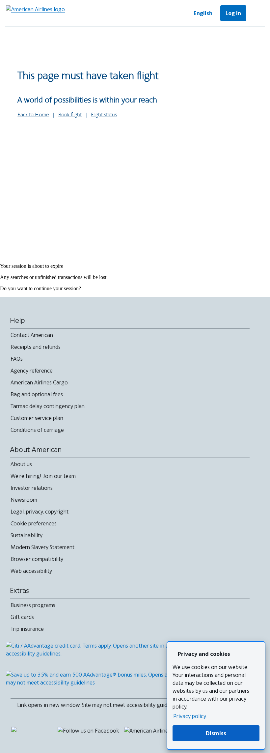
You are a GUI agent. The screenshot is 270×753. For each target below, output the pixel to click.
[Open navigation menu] (257, 13)
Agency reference (32, 370)
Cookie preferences (34, 523)
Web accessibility (31, 571)
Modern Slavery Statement (42, 547)
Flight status (104, 115)
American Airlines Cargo (39, 382)
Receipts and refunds (36, 347)
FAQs (17, 358)
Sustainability (26, 535)
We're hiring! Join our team (43, 476)
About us (21, 464)
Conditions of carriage (37, 430)
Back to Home (33, 115)
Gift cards (22, 617)
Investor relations (32, 488)
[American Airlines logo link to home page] (35, 13)
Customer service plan (37, 418)
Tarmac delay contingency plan (48, 406)
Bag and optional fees (37, 394)
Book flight (70, 115)
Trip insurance (27, 629)
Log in (233, 13)
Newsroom (24, 499)
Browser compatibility (37, 559)
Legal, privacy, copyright (39, 511)
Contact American (32, 335)
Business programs (33, 605)
